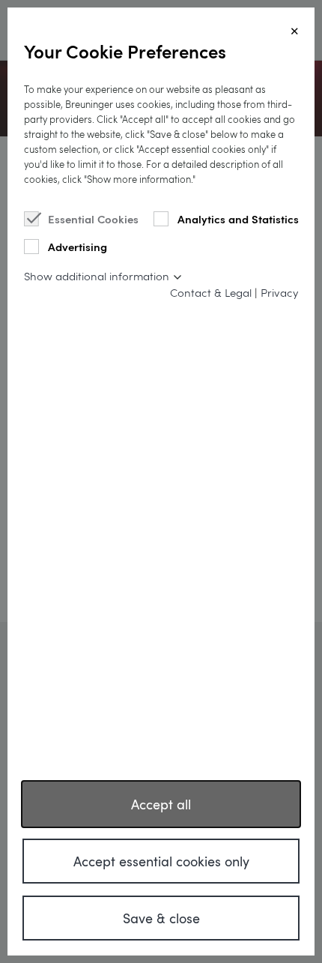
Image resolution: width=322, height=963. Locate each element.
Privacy (279, 292)
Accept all (161, 804)
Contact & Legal (211, 292)
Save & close (161, 918)
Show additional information (96, 275)
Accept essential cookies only (161, 861)
